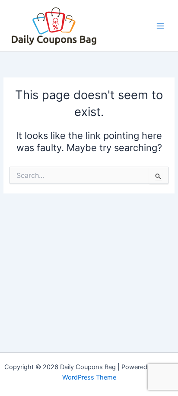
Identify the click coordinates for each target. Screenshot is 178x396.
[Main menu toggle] (160, 26)
